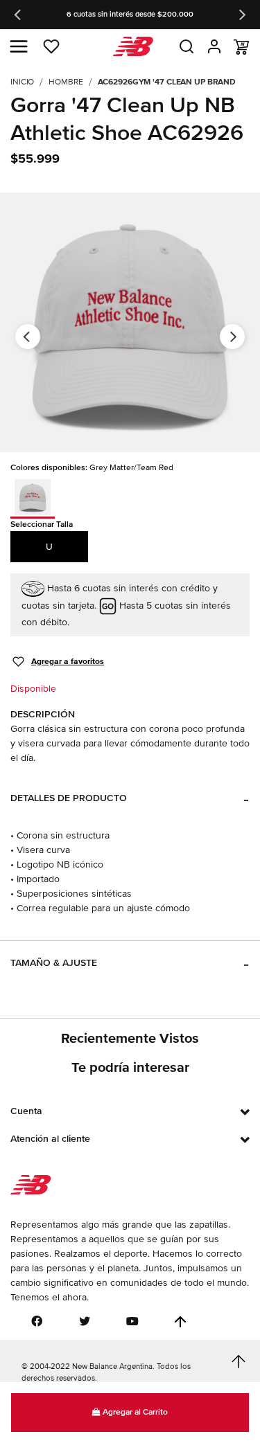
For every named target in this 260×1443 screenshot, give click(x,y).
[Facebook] (36, 1321)
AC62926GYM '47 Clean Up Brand (167, 82)
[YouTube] (132, 1321)
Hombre (66, 82)
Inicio (22, 82)
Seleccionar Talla (41, 524)
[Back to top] (180, 1322)
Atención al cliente (50, 1139)
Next (241, 14)
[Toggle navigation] (18, 46)
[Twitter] (84, 1321)
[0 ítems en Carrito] (241, 47)
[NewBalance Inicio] (130, 47)
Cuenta (26, 1111)
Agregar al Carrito (134, 1412)
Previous (18, 14)
